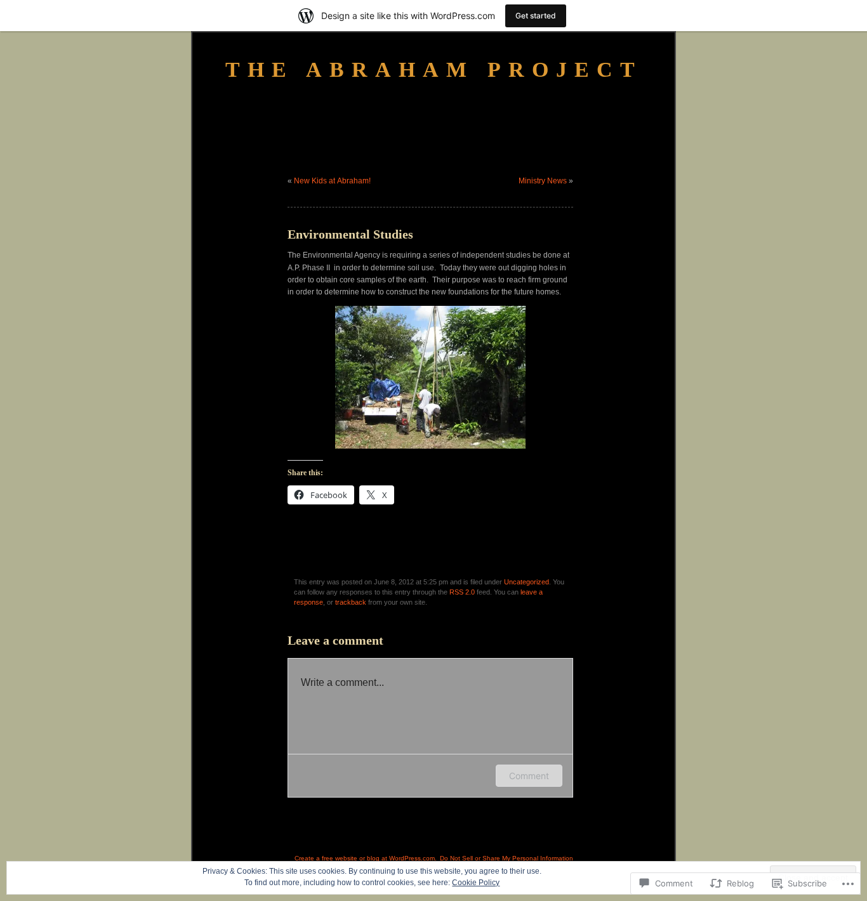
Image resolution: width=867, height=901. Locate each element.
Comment (529, 775)
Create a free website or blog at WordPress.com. (366, 858)
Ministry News (543, 180)
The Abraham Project (433, 69)
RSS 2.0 (462, 592)
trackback (350, 602)
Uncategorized (526, 582)
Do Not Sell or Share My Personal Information (506, 858)
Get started (535, 15)
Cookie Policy (476, 882)
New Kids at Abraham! (332, 180)
